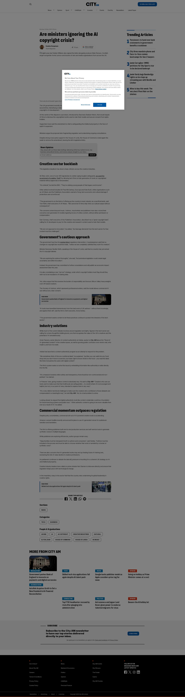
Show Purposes (85, 104)
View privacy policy (100, 89)
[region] (93, 90)
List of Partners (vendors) (72, 99)
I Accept (99, 104)
